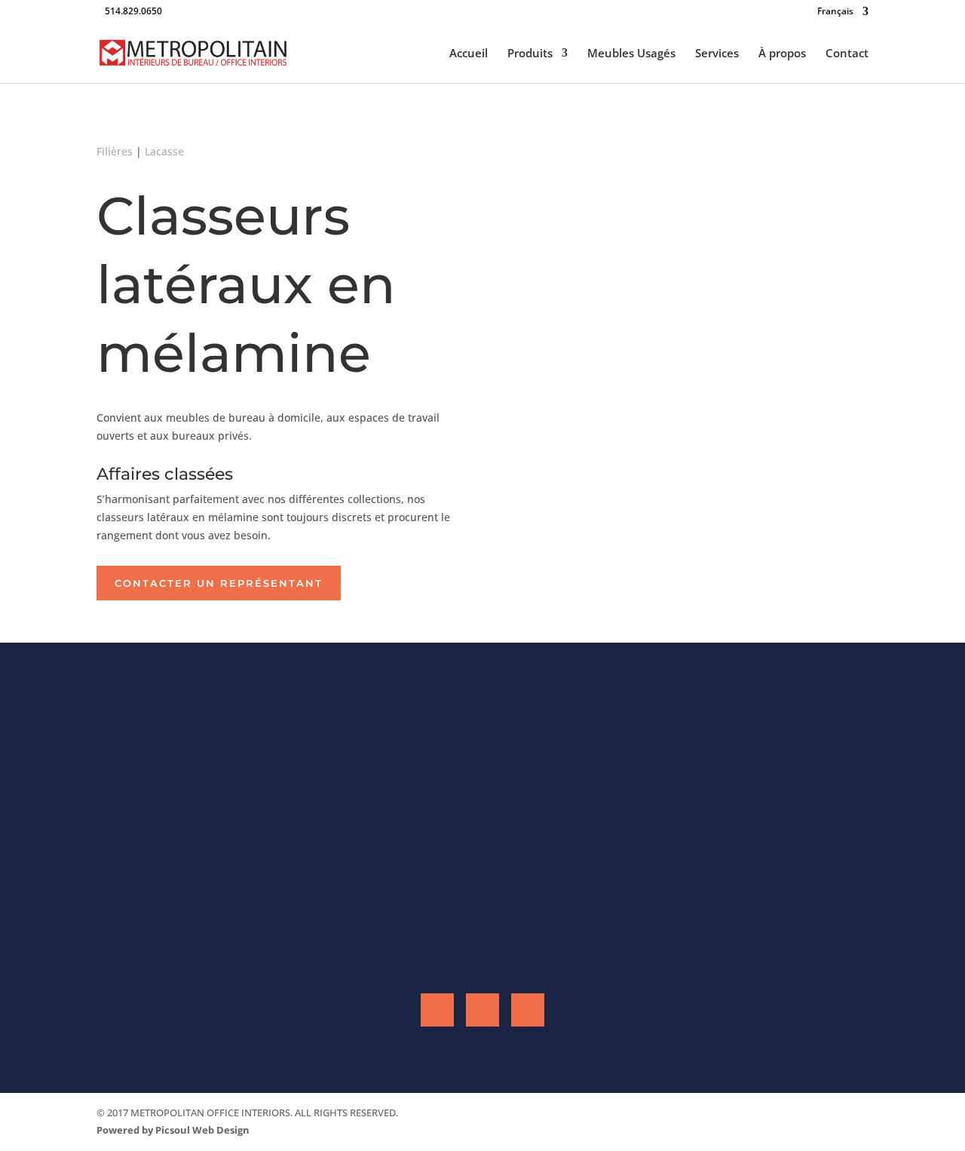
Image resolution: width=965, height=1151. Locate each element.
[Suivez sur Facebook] (437, 1010)
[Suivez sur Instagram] (482, 1010)
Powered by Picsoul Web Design (173, 1130)
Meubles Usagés (631, 54)
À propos (782, 54)
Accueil (468, 54)
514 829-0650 (414, 877)
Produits (530, 54)
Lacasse (164, 151)
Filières (114, 151)
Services (717, 54)
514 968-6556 (234, 856)
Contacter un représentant (219, 583)
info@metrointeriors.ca (379, 920)
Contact (847, 54)
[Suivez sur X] (527, 1010)
